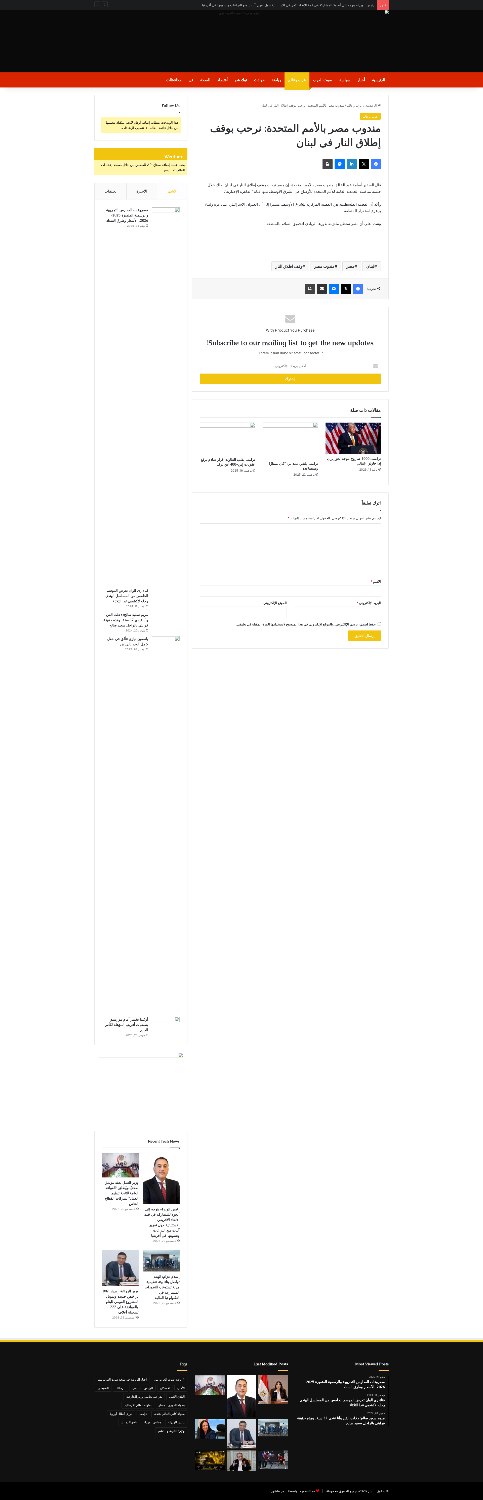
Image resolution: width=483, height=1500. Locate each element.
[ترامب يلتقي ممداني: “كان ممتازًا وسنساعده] (290, 441)
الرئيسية (378, 79)
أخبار (361, 79)
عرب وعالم (297, 79)
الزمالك (120, 1388)
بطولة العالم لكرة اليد (137, 1405)
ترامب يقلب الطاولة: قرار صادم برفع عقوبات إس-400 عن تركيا (228, 462)
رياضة (276, 79)
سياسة (344, 79)
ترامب (143, 1414)
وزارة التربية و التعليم (171, 1431)
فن (191, 79)
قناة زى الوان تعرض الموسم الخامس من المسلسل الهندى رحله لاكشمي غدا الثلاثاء (126, 595)
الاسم (376, 581)
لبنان (370, 266)
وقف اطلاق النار (288, 266)
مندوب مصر (324, 266)
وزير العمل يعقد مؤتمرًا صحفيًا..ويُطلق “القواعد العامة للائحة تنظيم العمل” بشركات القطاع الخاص (121, 1193)
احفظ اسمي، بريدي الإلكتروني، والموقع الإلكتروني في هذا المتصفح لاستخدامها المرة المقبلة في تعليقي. (306, 624)
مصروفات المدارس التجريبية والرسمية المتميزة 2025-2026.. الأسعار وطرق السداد (127, 215)
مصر (350, 266)
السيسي (103, 1388)
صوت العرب (322, 79)
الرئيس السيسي (142, 1388)
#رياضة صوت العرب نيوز (169, 1379)
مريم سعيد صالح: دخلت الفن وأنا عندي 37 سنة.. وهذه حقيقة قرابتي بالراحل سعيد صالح (125, 619)
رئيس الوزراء (176, 1422)
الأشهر (172, 191)
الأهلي (181, 1388)
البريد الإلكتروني (368, 603)
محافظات (174, 79)
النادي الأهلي (177, 1396)
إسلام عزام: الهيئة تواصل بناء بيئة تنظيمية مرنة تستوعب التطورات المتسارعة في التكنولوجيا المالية (162, 1287)
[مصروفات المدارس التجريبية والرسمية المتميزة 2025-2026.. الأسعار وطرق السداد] (166, 395)
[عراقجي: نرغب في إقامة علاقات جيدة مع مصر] (241, 1460)
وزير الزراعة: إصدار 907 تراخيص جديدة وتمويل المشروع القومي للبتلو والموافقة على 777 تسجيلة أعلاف (121, 1301)
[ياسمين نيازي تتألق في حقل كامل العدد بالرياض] (166, 824)
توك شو (241, 79)
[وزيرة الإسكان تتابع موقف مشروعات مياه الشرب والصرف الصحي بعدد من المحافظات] (273, 1389)
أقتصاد (222, 79)
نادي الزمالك (129, 1422)
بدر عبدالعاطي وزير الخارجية (144, 1396)
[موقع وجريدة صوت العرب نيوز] (241, 41)
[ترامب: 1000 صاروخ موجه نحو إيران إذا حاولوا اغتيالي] (353, 438)
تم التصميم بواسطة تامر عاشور (293, 1491)
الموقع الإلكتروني (275, 603)
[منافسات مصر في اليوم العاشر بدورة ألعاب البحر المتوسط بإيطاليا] (273, 1459)
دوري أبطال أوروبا (121, 1414)
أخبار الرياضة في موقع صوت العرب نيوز (122, 1379)
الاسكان (165, 1388)
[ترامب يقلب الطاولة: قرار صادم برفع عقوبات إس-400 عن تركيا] (227, 439)
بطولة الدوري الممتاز (171, 1405)
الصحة (205, 79)
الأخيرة (141, 191)
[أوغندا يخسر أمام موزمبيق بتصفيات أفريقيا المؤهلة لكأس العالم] (166, 1026)
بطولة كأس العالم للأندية (169, 1414)
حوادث (259, 79)
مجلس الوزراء (152, 1422)
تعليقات (110, 191)
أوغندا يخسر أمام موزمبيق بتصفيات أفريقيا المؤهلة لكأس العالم (126, 1024)
